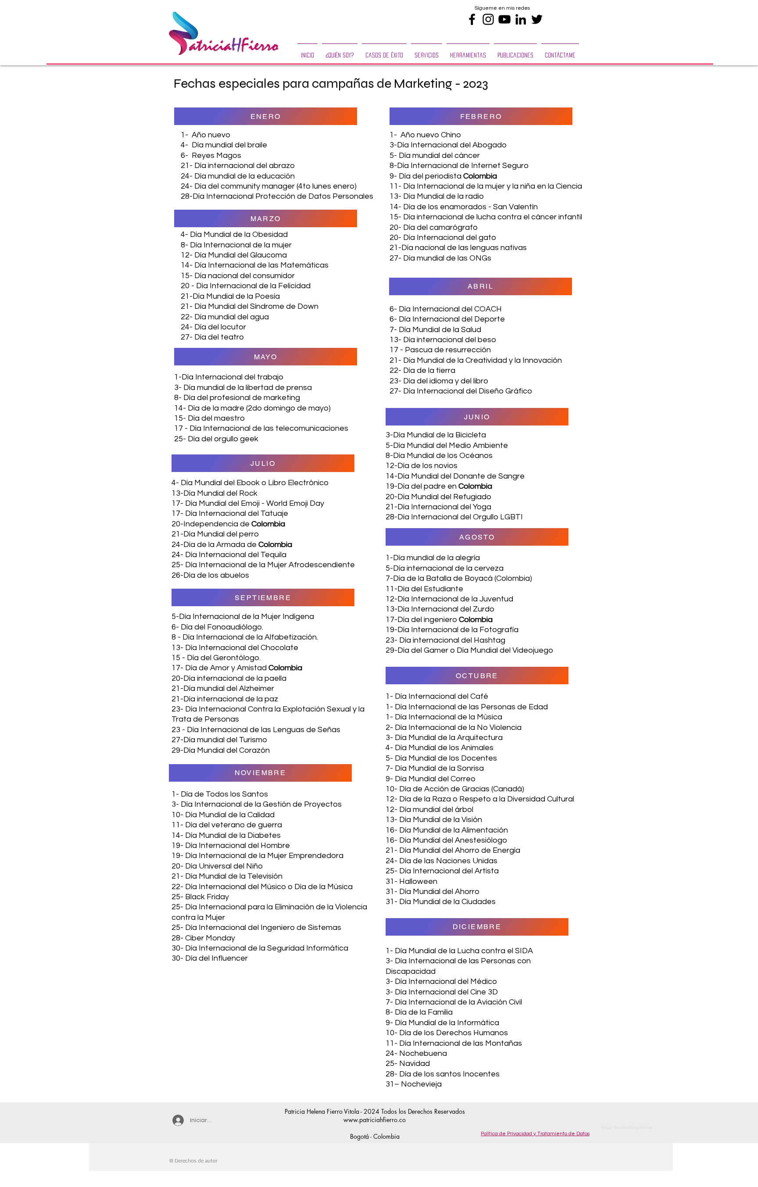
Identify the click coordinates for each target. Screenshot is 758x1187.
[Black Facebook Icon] (472, 19)
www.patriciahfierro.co (374, 1119)
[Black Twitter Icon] (536, 19)
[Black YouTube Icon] (504, 19)
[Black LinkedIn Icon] (520, 19)
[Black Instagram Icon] (488, 19)
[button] (426, 51)
